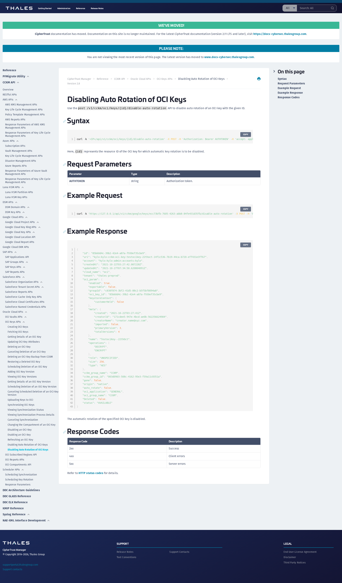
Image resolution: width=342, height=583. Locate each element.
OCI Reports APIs (14, 459)
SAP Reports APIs (15, 272)
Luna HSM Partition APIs (19, 192)
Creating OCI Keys (18, 326)
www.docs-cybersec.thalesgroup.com (229, 57)
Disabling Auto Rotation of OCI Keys (28, 449)
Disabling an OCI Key (20, 429)
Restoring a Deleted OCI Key (24, 361)
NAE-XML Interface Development (24, 520)
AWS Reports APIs (15, 119)
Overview (8, 89)
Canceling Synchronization (23, 419)
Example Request (289, 88)
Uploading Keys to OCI (20, 399)
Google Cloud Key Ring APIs (21, 227)
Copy (245, 134)
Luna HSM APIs (11, 187)
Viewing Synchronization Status (26, 409)
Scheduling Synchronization (21, 474)
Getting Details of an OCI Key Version (29, 381)
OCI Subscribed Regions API (21, 454)
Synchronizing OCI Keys (21, 404)
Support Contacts (179, 552)
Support (123, 543)
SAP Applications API (17, 257)
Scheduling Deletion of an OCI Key (27, 366)
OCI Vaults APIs (14, 316)
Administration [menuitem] (63, 8)
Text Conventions (126, 557)
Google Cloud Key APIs (18, 232)
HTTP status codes (91, 473)
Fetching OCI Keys (18, 331)
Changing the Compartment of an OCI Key (31, 424)
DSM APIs (8, 202)
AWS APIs (8, 99)
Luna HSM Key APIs (16, 197)
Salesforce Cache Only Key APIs (23, 296)
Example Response (290, 92)
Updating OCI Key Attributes (24, 341)
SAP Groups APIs (14, 262)
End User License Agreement (300, 552)
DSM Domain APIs (15, 207)
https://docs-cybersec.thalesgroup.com (279, 34)
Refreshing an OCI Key (20, 439)
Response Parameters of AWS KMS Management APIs (25, 126)
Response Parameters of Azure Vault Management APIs (26, 172)
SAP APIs (8, 252)
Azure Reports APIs (16, 165)
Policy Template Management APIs (25, 114)
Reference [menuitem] (80, 8)
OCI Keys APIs (13, 321)
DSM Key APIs (13, 212)
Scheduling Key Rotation (19, 479)
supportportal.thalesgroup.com (20, 564)
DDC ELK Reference (15, 502)
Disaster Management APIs (20, 160)
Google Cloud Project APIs (20, 222)
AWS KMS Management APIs (21, 104)
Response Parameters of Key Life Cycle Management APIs (27, 134)
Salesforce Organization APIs (21, 281)
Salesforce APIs (12, 277)
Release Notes (125, 552)
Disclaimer (290, 557)
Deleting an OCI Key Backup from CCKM (30, 356)
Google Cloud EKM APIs (16, 247)
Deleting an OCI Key (19, 346)
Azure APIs (9, 140)
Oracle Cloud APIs (13, 311)
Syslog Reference (14, 514)
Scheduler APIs (11, 469)
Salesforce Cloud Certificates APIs (24, 301)
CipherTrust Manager (79, 79)
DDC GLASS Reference (17, 496)
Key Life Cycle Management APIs (24, 109)
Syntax (282, 78)
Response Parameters (17, 484)
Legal (288, 543)
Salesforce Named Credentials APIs (25, 306)
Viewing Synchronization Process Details (31, 414)
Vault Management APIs (18, 150)
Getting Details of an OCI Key (24, 336)
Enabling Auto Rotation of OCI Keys (28, 444)
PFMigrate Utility (14, 76)
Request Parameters (291, 83)
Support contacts (12, 569)
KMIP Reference (13, 508)
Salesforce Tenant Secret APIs (22, 286)
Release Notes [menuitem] (97, 8)
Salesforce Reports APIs (19, 291)
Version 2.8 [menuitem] (73, 83)
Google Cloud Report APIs (19, 242)
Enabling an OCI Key (19, 434)
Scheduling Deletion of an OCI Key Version (32, 386)
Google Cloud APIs (13, 217)
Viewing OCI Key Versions (22, 376)
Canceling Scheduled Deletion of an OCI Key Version (33, 393)
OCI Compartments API (18, 464)
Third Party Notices (295, 562)
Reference (9, 70)
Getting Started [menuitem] (45, 8)
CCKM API (9, 82)
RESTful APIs (10, 94)
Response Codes (288, 97)
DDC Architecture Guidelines (21, 490)
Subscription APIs (15, 145)
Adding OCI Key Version (21, 371)
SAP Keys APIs (13, 267)
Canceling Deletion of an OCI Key (27, 351)
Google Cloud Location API (20, 237)
